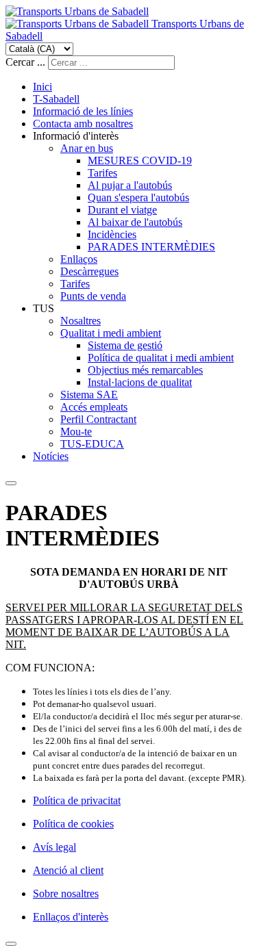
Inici (42, 86)
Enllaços (78, 259)
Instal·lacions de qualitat (140, 382)
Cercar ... (25, 62)
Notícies (51, 456)
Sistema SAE (89, 394)
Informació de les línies (83, 111)
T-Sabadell (56, 99)
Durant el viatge (122, 210)
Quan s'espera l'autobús (138, 197)
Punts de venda (93, 296)
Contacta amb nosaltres (83, 123)
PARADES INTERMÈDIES (151, 247)
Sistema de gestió (125, 345)
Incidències (112, 234)
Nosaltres (80, 320)
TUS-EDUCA (92, 444)
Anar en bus (86, 148)
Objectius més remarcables (145, 370)
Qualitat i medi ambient (110, 333)
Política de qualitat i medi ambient (161, 357)
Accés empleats (93, 407)
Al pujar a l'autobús (130, 185)
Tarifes (102, 173)
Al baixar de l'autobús (135, 222)
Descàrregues (89, 271)
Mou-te (76, 431)
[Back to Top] (10, 944)
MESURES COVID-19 (140, 160)
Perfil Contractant (98, 419)
